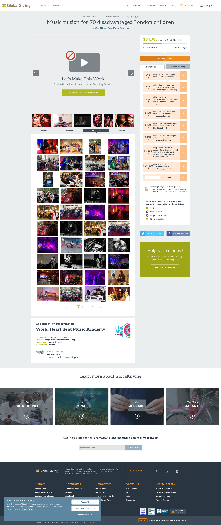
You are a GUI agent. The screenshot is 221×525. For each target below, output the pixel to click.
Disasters (163, 5)
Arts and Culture (90, 16)
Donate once (152, 67)
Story (44, 130)
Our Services (100, 488)
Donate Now (165, 58)
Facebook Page (54, 342)
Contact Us (130, 500)
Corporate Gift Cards (104, 496)
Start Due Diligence (73, 488)
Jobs (127, 492)
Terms (166, 520)
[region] (52, 509)
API (179, 520)
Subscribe (133, 447)
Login (209, 5)
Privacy (152, 520)
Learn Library (165, 484)
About (125, 5)
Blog (174, 5)
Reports (70, 130)
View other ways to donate (175, 191)
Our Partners (100, 492)
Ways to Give (40, 488)
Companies (150, 5)
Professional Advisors (44, 496)
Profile (52, 345)
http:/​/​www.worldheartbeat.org (60, 339)
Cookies (159, 520)
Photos (96, 130)
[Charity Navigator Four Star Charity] (144, 511)
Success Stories (162, 500)
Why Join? (69, 492)
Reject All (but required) (85, 508)
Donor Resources (163, 496)
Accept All (85, 502)
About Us (132, 484)
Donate (51, 5)
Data (184, 520)
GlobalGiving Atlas (103, 500)
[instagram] (167, 471)
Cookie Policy (27, 509)
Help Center (135, 471)
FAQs (128, 496)
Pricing (173, 520)
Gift (188, 5)
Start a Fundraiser (165, 267)
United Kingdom (111, 16)
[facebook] (156, 471)
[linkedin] (177, 471)
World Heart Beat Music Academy (112, 28)
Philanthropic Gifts (43, 492)
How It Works (131, 488)
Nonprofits (136, 5)
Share (122, 130)
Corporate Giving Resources (167, 492)
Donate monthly (177, 66)
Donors (40, 484)
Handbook (69, 496)
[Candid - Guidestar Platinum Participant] (152, 511)
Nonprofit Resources (164, 488)
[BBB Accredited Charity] (163, 511)
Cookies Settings (85, 514)
